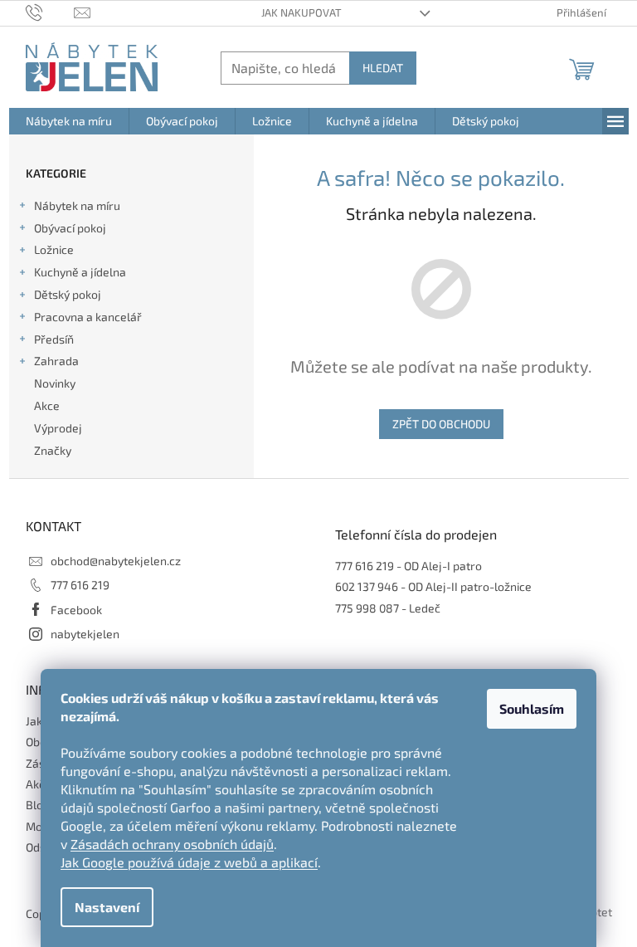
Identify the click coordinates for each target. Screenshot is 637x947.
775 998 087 (367, 608)
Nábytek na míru (77, 205)
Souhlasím (531, 708)
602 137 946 (366, 586)
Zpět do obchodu (441, 424)
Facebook (76, 610)
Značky (52, 450)
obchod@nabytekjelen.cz (116, 561)
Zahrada (56, 361)
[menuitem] (69, 121)
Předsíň (54, 339)
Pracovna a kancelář (88, 317)
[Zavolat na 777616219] (50, 11)
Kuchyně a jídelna (80, 272)
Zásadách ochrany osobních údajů (172, 844)
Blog (38, 805)
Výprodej (58, 428)
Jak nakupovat (301, 12)
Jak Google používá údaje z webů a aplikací (189, 862)
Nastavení (107, 907)
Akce (47, 405)
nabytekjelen (85, 634)
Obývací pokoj (70, 228)
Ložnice (54, 249)
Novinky (54, 383)
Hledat (382, 68)
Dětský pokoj (67, 294)
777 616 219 (80, 585)
